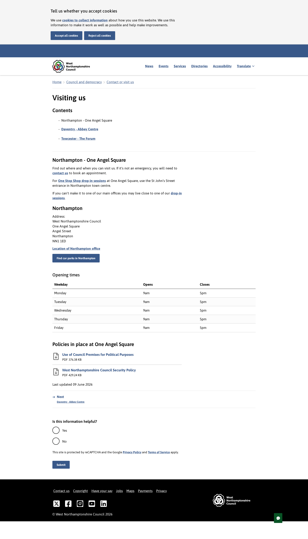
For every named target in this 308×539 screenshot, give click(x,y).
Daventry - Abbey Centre (79, 129)
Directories (199, 66)
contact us (60, 173)
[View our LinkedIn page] (103, 504)
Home (56, 82)
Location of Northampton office (76, 248)
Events (163, 66)
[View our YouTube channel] (92, 504)
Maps (130, 491)
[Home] (73, 66)
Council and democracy (84, 82)
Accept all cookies (66, 35)
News (149, 66)
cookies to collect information (85, 20)
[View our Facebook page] (68, 504)
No (64, 441)
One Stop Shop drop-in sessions (82, 181)
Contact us (61, 491)
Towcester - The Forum (78, 139)
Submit (61, 464)
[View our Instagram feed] (80, 504)
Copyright (80, 491)
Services (180, 66)
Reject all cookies (99, 35)
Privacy (161, 491)
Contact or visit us (120, 82)
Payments (145, 491)
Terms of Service (159, 452)
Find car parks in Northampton (76, 258)
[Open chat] (278, 518)
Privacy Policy (132, 452)
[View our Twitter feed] (56, 504)
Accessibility (222, 66)
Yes (64, 430)
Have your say (101, 491)
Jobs (119, 491)
